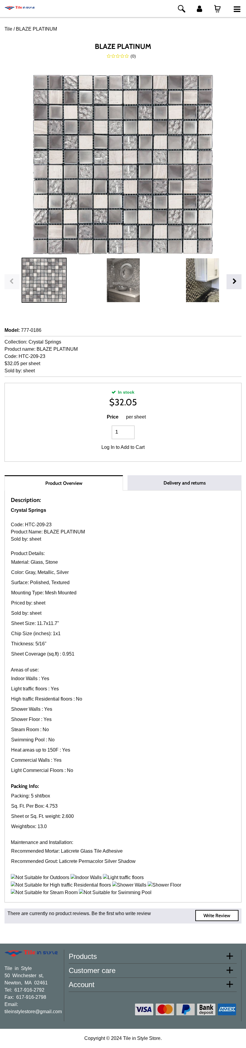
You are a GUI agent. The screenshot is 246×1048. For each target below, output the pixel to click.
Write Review (216, 915)
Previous (12, 281)
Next (234, 281)
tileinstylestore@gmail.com (33, 1011)
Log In (108, 447)
